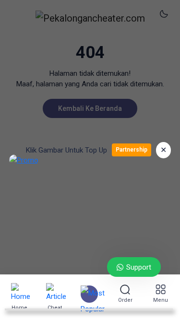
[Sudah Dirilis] (89, 294)
